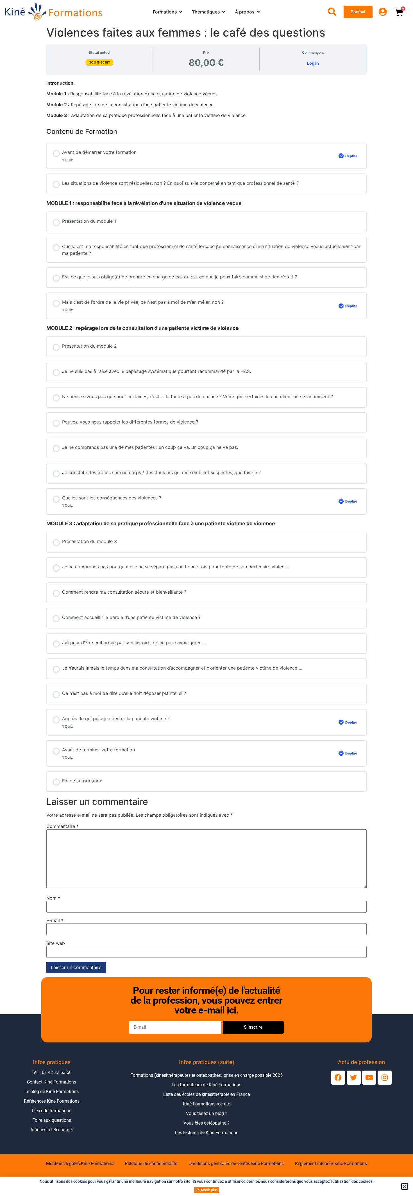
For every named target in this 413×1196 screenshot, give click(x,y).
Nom (53, 898)
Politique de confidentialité (151, 1163)
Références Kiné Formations (52, 1101)
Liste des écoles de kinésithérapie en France (206, 1094)
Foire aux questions (51, 1120)
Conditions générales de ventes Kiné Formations (236, 1163)
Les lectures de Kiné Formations (206, 1132)
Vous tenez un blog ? (206, 1113)
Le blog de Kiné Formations (51, 1091)
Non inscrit (99, 62)
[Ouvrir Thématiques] (223, 11)
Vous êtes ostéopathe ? (206, 1123)
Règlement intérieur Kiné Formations (331, 1163)
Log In (313, 63)
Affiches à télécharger (51, 1129)
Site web (55, 943)
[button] (404, 1186)
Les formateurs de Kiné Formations (206, 1084)
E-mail (54, 920)
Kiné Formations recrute (206, 1104)
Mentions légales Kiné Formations (80, 1163)
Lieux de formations (51, 1110)
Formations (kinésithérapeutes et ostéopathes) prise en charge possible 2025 (206, 1075)
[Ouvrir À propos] (258, 11)
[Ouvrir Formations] (180, 11)
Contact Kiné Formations (51, 1082)
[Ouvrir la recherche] (332, 11)
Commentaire (62, 826)
